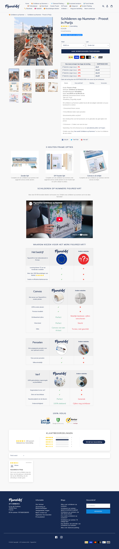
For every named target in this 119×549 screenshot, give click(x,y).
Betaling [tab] (92, 83)
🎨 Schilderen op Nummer (16, 15)
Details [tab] (66, 83)
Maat (62, 42)
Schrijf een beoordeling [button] (94, 442)
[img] (14, 463)
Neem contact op (41, 512)
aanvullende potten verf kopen (96, 128)
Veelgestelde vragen (42, 510)
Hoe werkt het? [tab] (79, 83)
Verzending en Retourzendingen (41, 507)
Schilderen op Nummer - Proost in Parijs (39, 15)
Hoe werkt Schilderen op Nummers (84, 131)
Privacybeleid (40, 517)
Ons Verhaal (40, 504)
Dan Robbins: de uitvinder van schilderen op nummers (71, 524)
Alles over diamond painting (70, 527)
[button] (65, 26)
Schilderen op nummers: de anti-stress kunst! (70, 513)
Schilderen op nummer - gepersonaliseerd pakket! (69, 509)
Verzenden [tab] (104, 83)
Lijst (87, 42)
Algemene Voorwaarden (44, 515)
